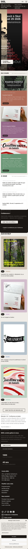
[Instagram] (8, 512)
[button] (26, 520)
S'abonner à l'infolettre (11, 514)
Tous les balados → (6, 426)
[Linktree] (5, 512)
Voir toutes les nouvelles (14, 410)
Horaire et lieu (5, 488)
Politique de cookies (8, 546)
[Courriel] (3, 512)
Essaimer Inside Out (7, 95)
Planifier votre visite (6, 62)
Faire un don (6, 445)
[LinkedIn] (14, 512)
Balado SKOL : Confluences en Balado (11, 158)
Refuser (14, 540)
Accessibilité (5, 490)
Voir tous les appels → (9, 222)
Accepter (14, 536)
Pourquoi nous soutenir (8, 499)
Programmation (6, 486)
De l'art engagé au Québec (8, 126)
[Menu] (26, 1)
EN (22, 1)
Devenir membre (8, 449)
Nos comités (5, 503)
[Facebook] (11, 512)
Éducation (4, 492)
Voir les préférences (14, 543)
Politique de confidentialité (18, 546)
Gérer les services (5, 532)
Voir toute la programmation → (19, 73)
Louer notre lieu (6, 505)
